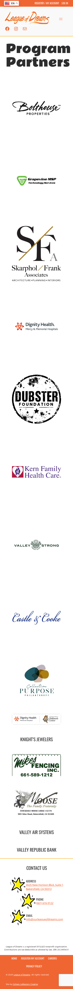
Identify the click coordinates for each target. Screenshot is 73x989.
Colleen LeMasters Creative (25, 984)
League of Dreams (22, 974)
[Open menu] (60, 19)
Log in (65, 3)
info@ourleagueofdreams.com (44, 919)
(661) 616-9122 (44, 903)
